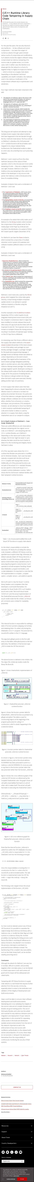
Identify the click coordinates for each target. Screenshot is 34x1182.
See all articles (5, 1112)
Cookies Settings (11, 1179)
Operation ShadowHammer (10, 261)
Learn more (16, 1176)
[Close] (31, 1170)
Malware (3, 1055)
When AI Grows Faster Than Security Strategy (12, 1100)
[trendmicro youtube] (20, 1152)
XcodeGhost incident (23, 313)
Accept (22, 1179)
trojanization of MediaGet (12, 192)
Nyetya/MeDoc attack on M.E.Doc (14, 200)
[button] (17, 1087)
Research (10, 1055)
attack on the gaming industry (13, 270)
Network (17, 1055)
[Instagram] (16, 1152)
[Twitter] (11, 1152)
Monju (14, 222)
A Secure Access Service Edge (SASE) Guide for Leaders (15, 1109)
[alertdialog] (17, 1174)
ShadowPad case (9, 281)
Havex (21, 237)
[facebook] (7, 1152)
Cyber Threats (24, 1055)
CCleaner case (9, 276)
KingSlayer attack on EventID (13, 209)
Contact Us (17, 1087)
